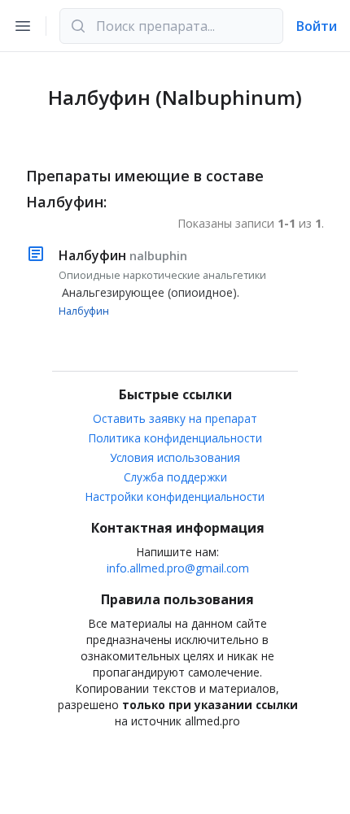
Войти (316, 26)
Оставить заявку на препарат (175, 418)
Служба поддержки (175, 477)
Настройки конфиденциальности (175, 496)
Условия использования (175, 457)
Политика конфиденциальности (175, 438)
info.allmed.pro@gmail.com (178, 568)
